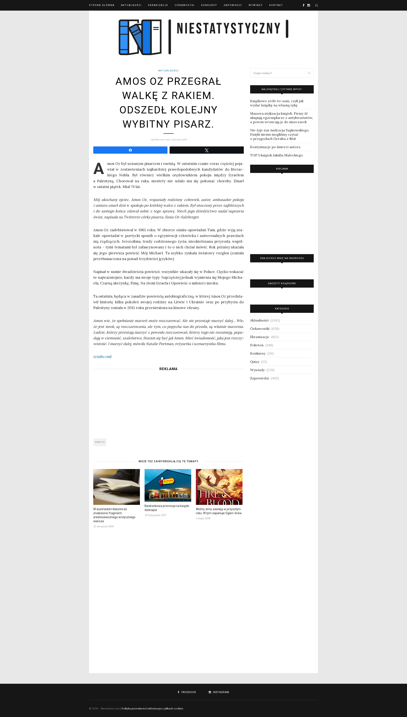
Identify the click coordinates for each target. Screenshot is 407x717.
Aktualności (131, 5)
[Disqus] (168, 598)
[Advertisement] (168, 403)
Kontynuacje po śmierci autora (275, 147)
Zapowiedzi (233, 5)
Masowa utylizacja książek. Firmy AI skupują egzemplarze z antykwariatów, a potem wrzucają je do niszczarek (281, 117)
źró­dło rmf (102, 356)
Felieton (256, 345)
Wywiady (256, 5)
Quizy (254, 361)
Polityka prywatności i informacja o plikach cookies (152, 708)
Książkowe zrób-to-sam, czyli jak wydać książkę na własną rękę (277, 103)
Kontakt (276, 5)
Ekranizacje (158, 5)
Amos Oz (100, 442)
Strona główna (101, 5)
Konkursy (209, 5)
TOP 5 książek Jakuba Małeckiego (276, 155)
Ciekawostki (185, 5)
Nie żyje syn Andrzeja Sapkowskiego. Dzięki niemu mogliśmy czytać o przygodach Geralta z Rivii (279, 134)
